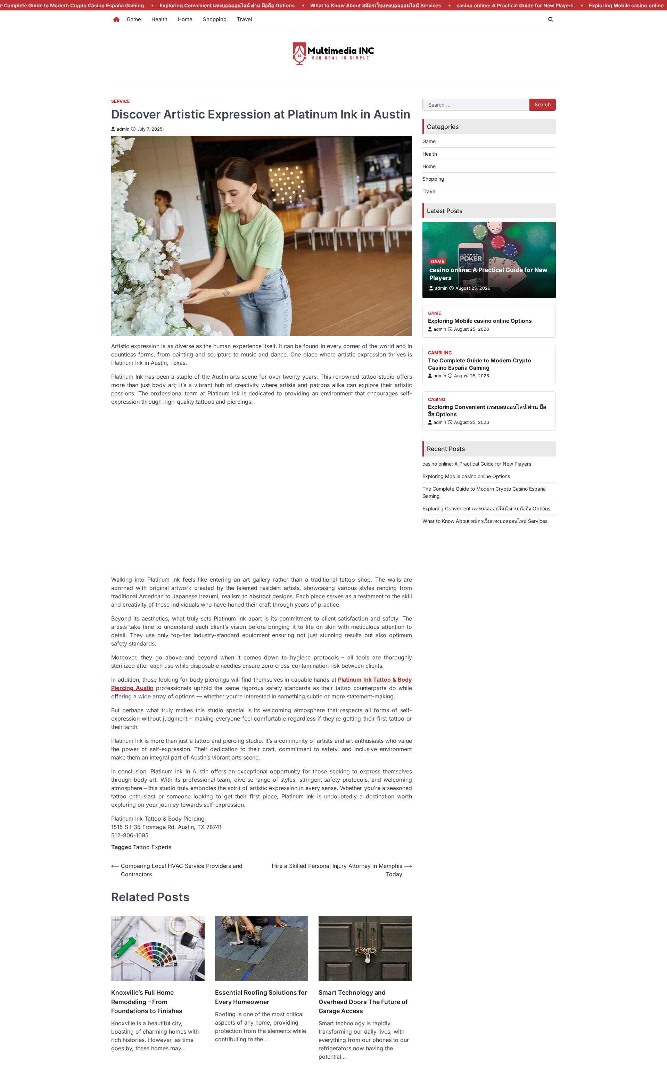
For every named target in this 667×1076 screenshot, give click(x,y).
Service (120, 101)
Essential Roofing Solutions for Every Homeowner (261, 997)
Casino (436, 399)
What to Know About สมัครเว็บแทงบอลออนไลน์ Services (335, 5)
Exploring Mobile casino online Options (595, 5)
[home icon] (116, 19)
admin (123, 129)
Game (134, 19)
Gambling (440, 352)
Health (159, 19)
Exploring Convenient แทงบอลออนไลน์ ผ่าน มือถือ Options (186, 5)
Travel (244, 19)
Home (185, 19)
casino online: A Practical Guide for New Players (474, 5)
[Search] (550, 19)
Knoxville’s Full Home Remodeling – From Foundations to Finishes (146, 1002)
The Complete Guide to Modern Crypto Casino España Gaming (479, 364)
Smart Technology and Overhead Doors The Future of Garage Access (363, 1002)
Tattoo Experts (152, 847)
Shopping (215, 19)
